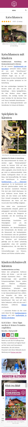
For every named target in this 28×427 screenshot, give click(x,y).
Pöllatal (24, 305)
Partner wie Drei (16, 352)
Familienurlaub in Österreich (14, 182)
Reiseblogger (14, 338)
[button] (3, 335)
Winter (3, 420)
